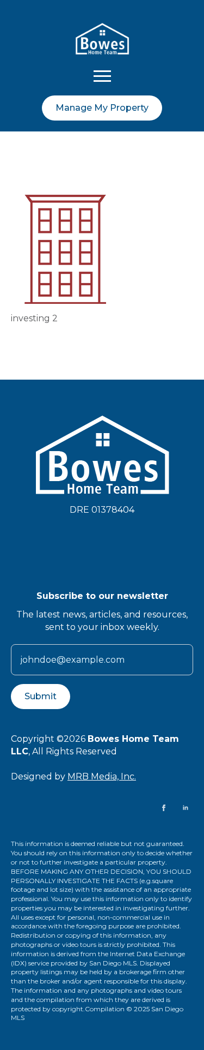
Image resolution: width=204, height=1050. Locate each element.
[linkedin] (185, 807)
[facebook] (163, 807)
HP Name (24, 599)
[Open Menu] (102, 76)
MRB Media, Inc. (101, 776)
